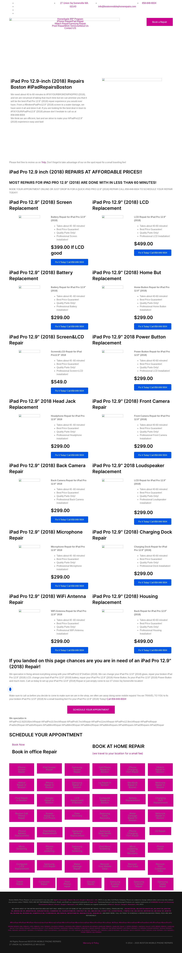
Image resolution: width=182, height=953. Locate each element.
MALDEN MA (138, 911)
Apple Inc (93, 902)
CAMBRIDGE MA (55, 911)
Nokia (50, 904)
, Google (82, 900)
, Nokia (69, 900)
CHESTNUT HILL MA (83, 911)
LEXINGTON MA (116, 911)
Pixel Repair (58, 26)
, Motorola (89, 900)
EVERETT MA (105, 911)
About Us (83, 26)
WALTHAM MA (61, 913)
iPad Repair (78, 21)
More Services (72, 26)
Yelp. (44, 162)
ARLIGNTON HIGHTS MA (144, 908)
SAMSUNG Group (157, 902)
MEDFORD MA (148, 911)
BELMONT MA (158, 908)
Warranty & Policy (91, 943)
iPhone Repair (64, 21)
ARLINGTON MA (129, 908)
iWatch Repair (62, 23)
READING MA (27, 913)
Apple (55, 900)
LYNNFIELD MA (128, 911)
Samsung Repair (77, 23)
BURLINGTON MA (43, 911)
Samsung (62, 900)
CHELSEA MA (95, 911)
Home (60, 19)
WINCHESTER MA (86, 913)
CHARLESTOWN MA (69, 911)
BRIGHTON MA (31, 911)
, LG (95, 900)
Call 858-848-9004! (116, 699)
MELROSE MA (159, 911)
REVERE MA (17, 913)
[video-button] (10, 689)
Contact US (70, 28)
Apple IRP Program (73, 19)
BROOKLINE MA (19, 911)
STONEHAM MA (51, 913)
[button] (21, 769)
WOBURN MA (97, 913)
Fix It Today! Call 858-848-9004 (69, 262)
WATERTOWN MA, (73, 913)
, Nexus (75, 900)
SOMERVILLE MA (39, 913)
